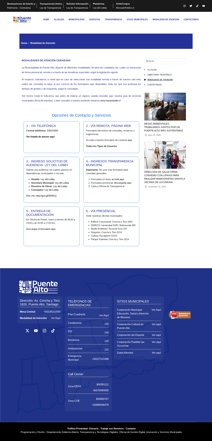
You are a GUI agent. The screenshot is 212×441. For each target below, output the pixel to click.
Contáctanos (154, 84)
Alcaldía (152, 69)
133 (106, 324)
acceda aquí (118, 179)
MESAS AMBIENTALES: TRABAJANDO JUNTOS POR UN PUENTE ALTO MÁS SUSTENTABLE (163, 127)
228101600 (52, 130)
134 (106, 332)
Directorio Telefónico (159, 74)
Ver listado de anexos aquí (40, 136)
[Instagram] (184, 6)
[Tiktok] (197, 6)
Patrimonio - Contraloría (21, 5)
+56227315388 (100, 359)
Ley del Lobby (100, 5)
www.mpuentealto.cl (110, 100)
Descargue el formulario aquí (40, 229)
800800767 (102, 399)
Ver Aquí (55, 318)
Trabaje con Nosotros (112, 428)
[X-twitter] (27, 330)
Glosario (93, 428)
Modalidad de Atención (160, 79)
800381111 (103, 384)
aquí (130, 140)
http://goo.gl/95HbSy (46, 195)
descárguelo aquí (122, 182)
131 (106, 349)
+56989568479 (100, 405)
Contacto (131, 428)
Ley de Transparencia (51, 5)
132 (106, 341)
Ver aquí (156, 324)
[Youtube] (203, 6)
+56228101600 (52, 311)
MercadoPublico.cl (125, 5)
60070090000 (101, 390)
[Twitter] (191, 6)
